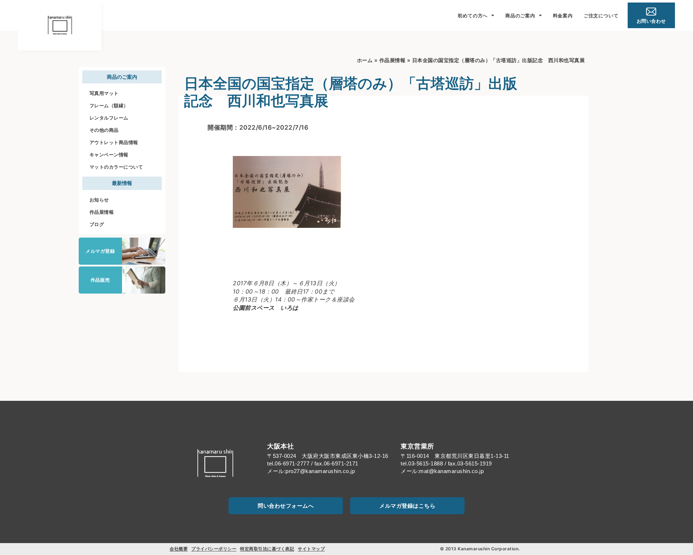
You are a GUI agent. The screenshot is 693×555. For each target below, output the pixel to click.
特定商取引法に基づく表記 (267, 548)
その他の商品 (104, 130)
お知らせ (99, 200)
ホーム (365, 60)
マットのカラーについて (116, 167)
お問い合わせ (651, 21)
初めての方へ (473, 15)
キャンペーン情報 (109, 154)
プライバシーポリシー (213, 548)
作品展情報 (102, 212)
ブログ (97, 224)
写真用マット (104, 93)
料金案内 (563, 15)
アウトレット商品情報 (114, 142)
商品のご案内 (520, 15)
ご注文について (601, 15)
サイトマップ (311, 548)
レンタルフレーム (109, 118)
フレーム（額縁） (109, 105)
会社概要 (179, 548)
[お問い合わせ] (651, 11)
